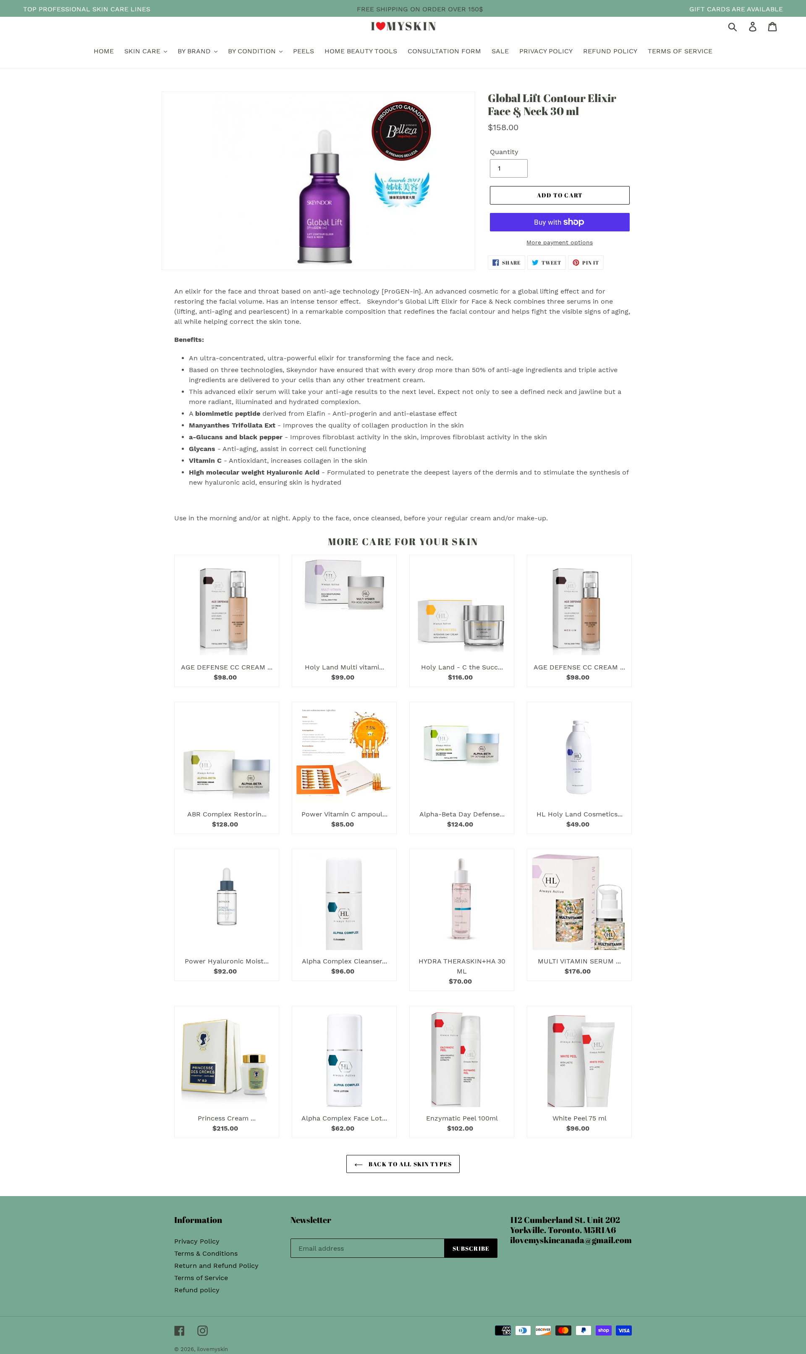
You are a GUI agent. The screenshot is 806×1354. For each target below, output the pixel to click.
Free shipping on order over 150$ (420, 9)
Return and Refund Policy (216, 1266)
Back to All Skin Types (409, 1164)
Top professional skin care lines (86, 9)
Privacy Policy (197, 1241)
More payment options (559, 242)
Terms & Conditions (206, 1253)
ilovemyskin (212, 1349)
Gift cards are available (736, 9)
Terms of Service (201, 1278)
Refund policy (197, 1290)
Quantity (504, 152)
